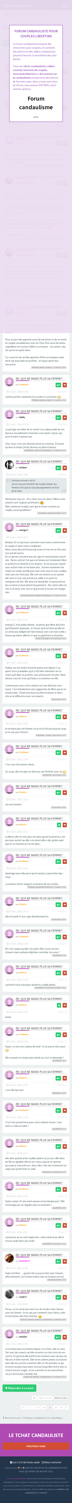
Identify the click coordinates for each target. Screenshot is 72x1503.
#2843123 (62, 1085)
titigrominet (45, 1377)
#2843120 (62, 1012)
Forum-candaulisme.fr (16, 1478)
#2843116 (62, 911)
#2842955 (62, 474)
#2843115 (62, 868)
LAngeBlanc (29, 450)
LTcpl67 (57, 987)
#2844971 (62, 1343)
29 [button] (61, 1407)
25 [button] (39, 1407)
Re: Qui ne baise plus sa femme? (39, 378)
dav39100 (47, 775)
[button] (23, 1407)
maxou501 (39, 987)
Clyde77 (23, 1297)
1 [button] (27, 1407)
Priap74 (39, 638)
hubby (42, 367)
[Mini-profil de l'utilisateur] (9, 381)
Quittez (36, 117)
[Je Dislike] (65, 385)
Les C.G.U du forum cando (26, 1462)
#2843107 (62, 662)
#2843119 (62, 979)
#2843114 (62, 831)
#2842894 (62, 424)
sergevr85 (28, 1377)
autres (58, 367)
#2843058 (62, 537)
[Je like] (59, 825)
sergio (48, 367)
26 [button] (44, 1407)
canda (48, 735)
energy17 (23, 530)
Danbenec (24, 384)
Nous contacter (52, 1462)
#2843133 (62, 1268)
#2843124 (62, 1117)
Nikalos (23, 716)
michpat (23, 467)
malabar (23, 1336)
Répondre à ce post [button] (21, 1388)
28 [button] (56, 1407)
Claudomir (42, 513)
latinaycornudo (54, 513)
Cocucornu (56, 638)
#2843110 (62, 723)
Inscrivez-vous (36, 1446)
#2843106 (62, 619)
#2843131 (62, 1232)
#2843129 (62, 1196)
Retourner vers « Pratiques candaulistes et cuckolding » (33, 1417)
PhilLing (35, 367)
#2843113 (62, 799)
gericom (38, 450)
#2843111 (62, 759)
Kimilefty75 (24, 1261)
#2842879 (62, 391)
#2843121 (62, 1041)
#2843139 (62, 1304)
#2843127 (62, 1153)
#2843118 (62, 943)
